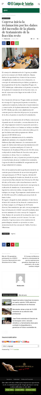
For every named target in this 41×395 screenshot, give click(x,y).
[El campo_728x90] (21, 12)
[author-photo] (20, 283)
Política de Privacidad (27, 379)
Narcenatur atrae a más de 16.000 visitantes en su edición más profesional (24, 311)
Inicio (3, 15)
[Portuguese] (26, 341)
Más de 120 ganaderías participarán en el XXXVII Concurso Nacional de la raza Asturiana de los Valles (11, 259)
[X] (8, 43)
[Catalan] (17, 341)
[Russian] (14, 341)
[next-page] (6, 332)
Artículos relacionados (9, 295)
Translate (16, 349)
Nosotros (9, 379)
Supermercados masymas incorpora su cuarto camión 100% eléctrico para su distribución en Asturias (25, 302)
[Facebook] (4, 43)
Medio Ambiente (11, 15)
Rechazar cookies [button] (30, 389)
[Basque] (19, 341)
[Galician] (21, 341)
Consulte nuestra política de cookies (20, 393)
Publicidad (16, 379)
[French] (10, 341)
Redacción (7, 38)
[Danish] (24, 341)
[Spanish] (5, 341)
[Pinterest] (12, 43)
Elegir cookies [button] (9, 389)
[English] (3, 341)
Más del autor (23, 295)
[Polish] (28, 341)
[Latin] (12, 341)
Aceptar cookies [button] (20, 389)
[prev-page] (3, 332)
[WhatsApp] (17, 43)
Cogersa (13, 233)
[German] (7, 341)
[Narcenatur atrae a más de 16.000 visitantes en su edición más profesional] (6, 311)
